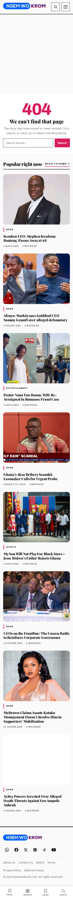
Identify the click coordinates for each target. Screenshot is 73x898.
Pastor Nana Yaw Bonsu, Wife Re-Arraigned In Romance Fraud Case (31, 397)
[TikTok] (44, 850)
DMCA (40, 862)
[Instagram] (35, 850)
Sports (11, 547)
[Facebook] (16, 850)
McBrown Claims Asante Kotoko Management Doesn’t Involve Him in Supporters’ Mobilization (33, 716)
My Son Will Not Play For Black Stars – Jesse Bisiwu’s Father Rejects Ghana (34, 555)
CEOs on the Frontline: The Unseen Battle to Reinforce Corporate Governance (36, 635)
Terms (51, 862)
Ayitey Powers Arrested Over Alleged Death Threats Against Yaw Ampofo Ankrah (33, 800)
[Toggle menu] (65, 7)
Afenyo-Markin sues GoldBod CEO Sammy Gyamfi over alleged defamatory (35, 317)
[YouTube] (54, 850)
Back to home (57, 164)
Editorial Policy (34, 870)
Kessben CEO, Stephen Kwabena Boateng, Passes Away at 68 (30, 238)
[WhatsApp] (7, 850)
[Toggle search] (55, 7)
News (9, 229)
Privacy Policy (12, 870)
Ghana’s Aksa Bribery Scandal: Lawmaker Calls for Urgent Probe (30, 476)
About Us (9, 862)
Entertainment (17, 388)
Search (62, 142)
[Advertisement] (36, 54)
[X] (26, 850)
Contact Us (25, 862)
